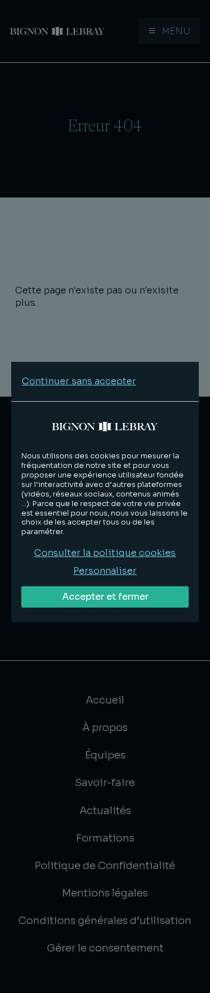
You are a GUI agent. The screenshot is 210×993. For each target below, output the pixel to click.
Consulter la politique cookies (105, 553)
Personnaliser (105, 571)
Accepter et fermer (105, 597)
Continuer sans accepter (79, 381)
